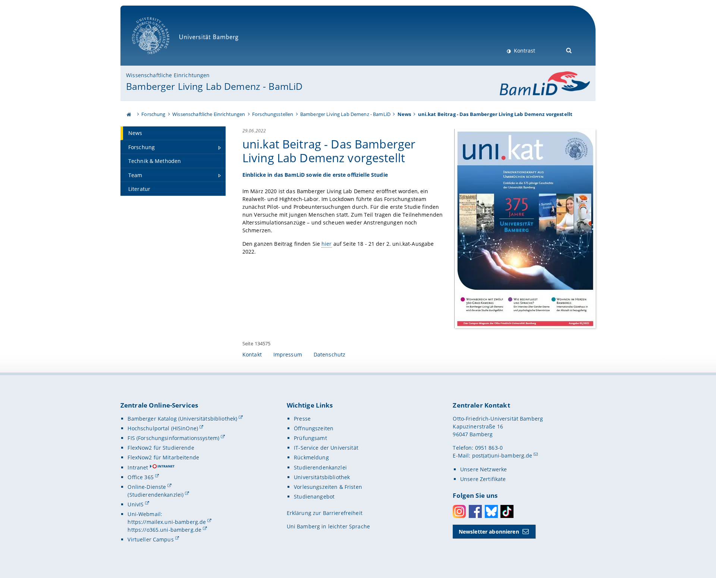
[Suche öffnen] (569, 49)
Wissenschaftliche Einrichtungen (168, 75)
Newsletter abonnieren (489, 531)
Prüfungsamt (310, 438)
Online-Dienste (147, 486)
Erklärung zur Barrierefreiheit (324, 512)
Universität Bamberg (158, 58)
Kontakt (252, 354)
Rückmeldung (311, 457)
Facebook (475, 511)
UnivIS (136, 504)
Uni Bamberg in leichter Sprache (328, 526)
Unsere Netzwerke (483, 469)
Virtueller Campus (150, 539)
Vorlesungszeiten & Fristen (328, 486)
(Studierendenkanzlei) (155, 494)
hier (326, 243)
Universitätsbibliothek (322, 477)
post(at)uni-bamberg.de (502, 455)
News (404, 114)
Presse (302, 418)
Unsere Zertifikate (483, 479)
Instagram (459, 511)
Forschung (153, 114)
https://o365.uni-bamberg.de (164, 529)
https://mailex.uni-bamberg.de (167, 521)
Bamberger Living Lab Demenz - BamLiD (214, 86)
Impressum (287, 354)
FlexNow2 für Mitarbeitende (163, 457)
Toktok (507, 511)
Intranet (138, 467)
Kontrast (523, 50)
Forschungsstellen (272, 114)
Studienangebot (314, 496)
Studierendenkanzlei (320, 467)
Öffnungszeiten (313, 428)
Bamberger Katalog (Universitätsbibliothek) (182, 418)
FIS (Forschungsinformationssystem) (173, 438)
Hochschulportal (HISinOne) (163, 428)
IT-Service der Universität (326, 447)
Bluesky (491, 511)
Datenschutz (330, 354)
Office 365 (140, 477)
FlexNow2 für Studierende (161, 447)
